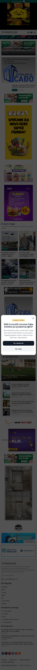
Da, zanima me (18, 343)
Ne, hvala (18, 349)
